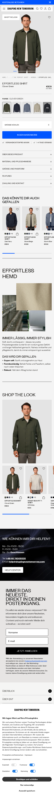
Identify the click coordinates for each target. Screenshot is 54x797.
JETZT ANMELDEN (27, 650)
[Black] (28, 497)
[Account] (45, 8)
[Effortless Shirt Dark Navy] (11, 218)
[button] (17, 234)
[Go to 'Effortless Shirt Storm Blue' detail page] (27, 108)
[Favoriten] (41, 8)
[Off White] (30, 497)
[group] (27, 42)
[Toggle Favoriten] (49, 17)
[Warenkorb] (49, 8)
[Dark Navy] (7, 233)
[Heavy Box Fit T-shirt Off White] (36, 480)
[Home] (20, 9)
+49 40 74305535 (16, 558)
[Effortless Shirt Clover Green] (13, 480)
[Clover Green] (5, 233)
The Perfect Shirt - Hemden (25, 77)
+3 (12, 234)
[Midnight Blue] (51, 497)
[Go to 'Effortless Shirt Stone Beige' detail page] (37, 108)
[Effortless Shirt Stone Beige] (31, 218)
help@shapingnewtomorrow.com (27, 561)
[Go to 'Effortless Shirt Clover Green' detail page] (6, 108)
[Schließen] (50, 2)
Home (4, 77)
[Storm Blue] (9, 233)
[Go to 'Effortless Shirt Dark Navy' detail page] (17, 108)
